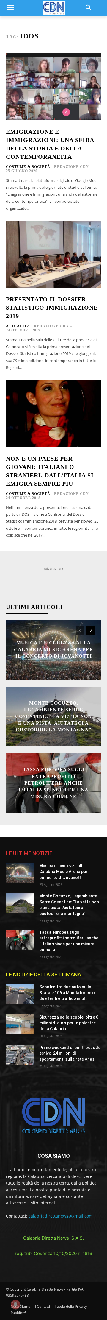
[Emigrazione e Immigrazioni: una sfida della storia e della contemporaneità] (53, 86)
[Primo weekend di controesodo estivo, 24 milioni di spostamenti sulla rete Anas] (20, 1055)
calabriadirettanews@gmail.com (61, 1216)
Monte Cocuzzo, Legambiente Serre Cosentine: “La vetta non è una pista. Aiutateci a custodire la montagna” (53, 716)
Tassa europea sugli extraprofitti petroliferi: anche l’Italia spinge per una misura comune (54, 783)
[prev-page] (80, 630)
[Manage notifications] (15, 1304)
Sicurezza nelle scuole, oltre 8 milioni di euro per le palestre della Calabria (68, 1023)
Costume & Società (28, 167)
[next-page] (90, 630)
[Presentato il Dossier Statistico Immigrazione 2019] (53, 254)
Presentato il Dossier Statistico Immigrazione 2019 (52, 307)
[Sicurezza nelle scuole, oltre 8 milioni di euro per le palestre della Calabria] (20, 1024)
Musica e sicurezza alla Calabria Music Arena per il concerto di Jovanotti (53, 649)
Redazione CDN (71, 167)
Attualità (18, 326)
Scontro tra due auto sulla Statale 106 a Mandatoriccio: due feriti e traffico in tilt (67, 992)
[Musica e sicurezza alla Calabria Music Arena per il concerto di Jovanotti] (20, 873)
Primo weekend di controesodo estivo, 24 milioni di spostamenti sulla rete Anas (70, 1053)
